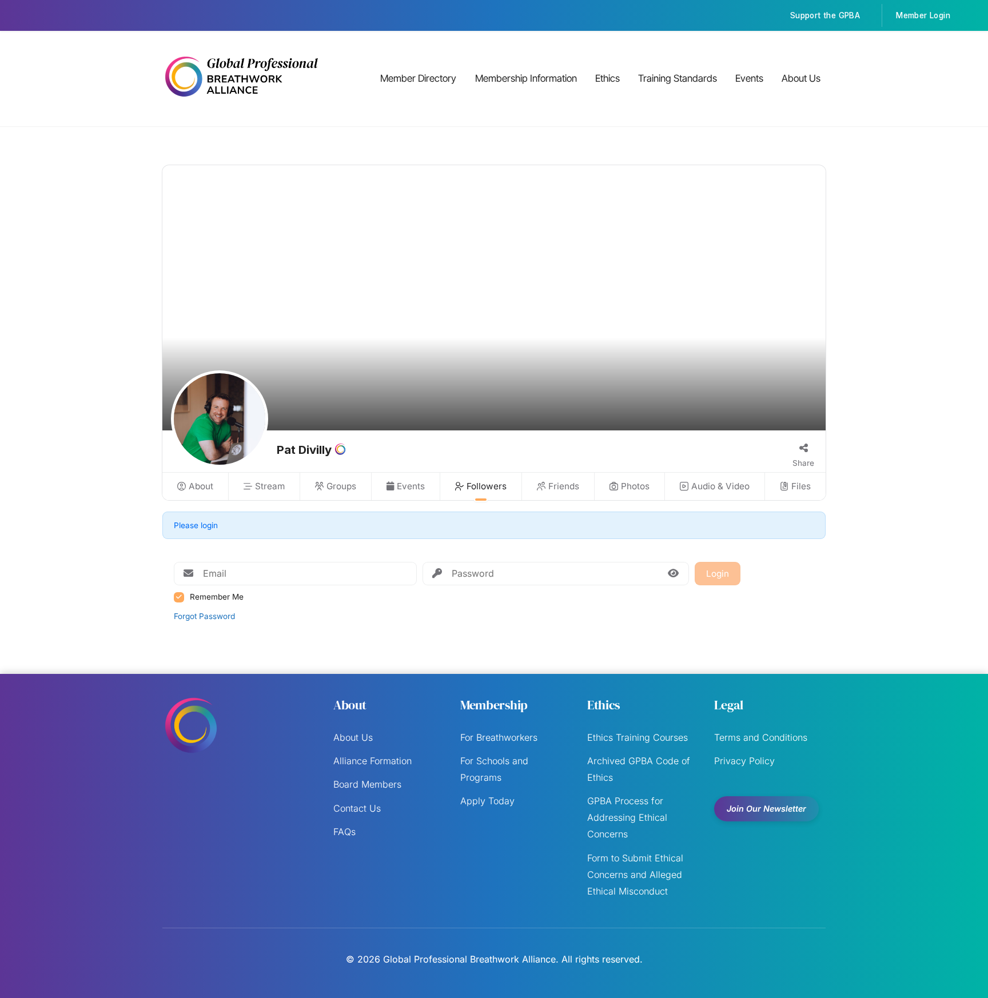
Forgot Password (204, 616)
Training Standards (677, 78)
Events (749, 78)
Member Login (923, 15)
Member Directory (418, 78)
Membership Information (526, 78)
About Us (801, 78)
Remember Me (217, 596)
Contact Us (357, 808)
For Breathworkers (498, 737)
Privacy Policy (744, 761)
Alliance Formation (372, 761)
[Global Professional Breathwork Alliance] (241, 98)
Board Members (367, 784)
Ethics (607, 78)
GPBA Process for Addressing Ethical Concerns (627, 817)
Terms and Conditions (760, 737)
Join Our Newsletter (766, 808)
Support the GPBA (825, 15)
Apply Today (487, 801)
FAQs (344, 831)
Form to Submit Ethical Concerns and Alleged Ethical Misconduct (635, 874)
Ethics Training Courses (637, 737)
